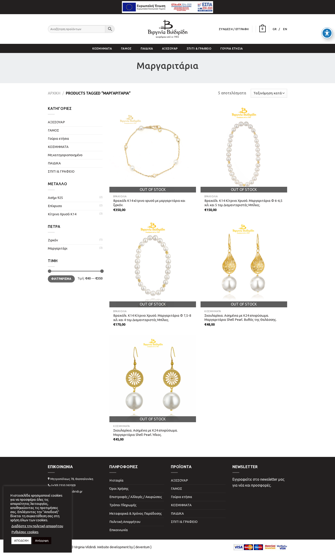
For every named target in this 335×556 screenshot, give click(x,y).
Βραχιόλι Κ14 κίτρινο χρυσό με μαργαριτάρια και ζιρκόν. (149, 203)
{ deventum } (143, 547)
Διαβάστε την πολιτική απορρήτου (37, 526)
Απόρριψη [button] (42, 540)
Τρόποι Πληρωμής (123, 505)
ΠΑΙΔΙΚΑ (147, 48)
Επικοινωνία (118, 530)
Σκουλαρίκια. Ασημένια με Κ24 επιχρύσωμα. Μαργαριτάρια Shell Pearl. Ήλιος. (145, 433)
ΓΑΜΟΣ (126, 48)
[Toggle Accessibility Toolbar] (327, 33)
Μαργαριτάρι (57, 248)
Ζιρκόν (53, 240)
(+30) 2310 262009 (63, 485)
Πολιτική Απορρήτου (124, 522)
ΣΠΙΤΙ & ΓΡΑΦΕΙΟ (199, 48)
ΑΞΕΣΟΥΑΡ (170, 48)
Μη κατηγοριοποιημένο (65, 155)
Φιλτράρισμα (61, 278)
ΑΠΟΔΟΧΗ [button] (21, 540)
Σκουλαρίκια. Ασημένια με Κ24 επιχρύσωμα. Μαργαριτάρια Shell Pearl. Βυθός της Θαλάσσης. (240, 318)
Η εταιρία (116, 480)
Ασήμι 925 (55, 198)
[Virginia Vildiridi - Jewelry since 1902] (167, 29)
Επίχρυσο (55, 206)
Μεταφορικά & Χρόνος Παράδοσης (135, 513)
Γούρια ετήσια (231, 48)
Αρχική (54, 93)
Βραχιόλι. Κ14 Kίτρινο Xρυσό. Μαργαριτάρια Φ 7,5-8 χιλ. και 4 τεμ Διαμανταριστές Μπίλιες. (152, 318)
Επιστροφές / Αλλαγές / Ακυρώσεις (135, 497)
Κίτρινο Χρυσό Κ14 (62, 214)
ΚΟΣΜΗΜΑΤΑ (102, 48)
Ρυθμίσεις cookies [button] (25, 532)
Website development (113, 547)
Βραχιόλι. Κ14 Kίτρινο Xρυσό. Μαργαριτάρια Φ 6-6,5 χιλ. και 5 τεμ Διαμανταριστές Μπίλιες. (243, 203)
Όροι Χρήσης (119, 488)
